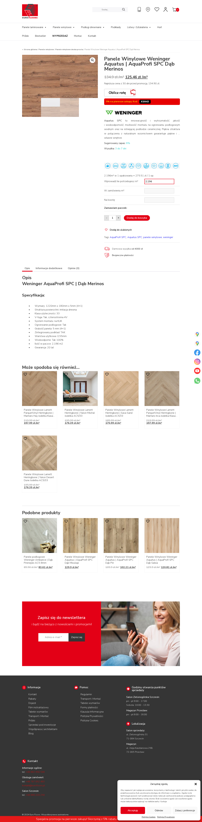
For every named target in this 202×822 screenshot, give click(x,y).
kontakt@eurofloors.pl (33, 785)
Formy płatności (89, 707)
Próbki (25, 35)
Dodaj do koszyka (137, 218)
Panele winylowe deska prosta (69, 49)
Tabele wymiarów (38, 711)
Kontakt (92, 35)
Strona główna (30, 49)
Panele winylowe (62, 27)
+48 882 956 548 (35, 771)
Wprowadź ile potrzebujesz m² (121, 181)
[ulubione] (157, 9)
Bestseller (40, 35)
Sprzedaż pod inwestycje (42, 725)
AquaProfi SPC (118, 237)
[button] (195, 784)
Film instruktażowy (38, 707)
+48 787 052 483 (35, 781)
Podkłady (116, 27)
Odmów (159, 810)
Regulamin (86, 694)
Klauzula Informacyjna (92, 711)
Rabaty (32, 699)
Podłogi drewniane (91, 27)
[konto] (166, 9)
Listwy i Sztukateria (137, 27)
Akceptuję (133, 810)
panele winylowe (152, 237)
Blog (30, 733)
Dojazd (32, 703)
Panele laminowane (32, 27)
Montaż (78, 35)
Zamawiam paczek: (115, 208)
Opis (27, 268)
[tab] (27, 269)
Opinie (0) (73, 268)
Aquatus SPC (134, 237)
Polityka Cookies (149, 817)
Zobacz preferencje (185, 810)
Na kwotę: (109, 200)
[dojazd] (148, 9)
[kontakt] (140, 9)
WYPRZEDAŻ (60, 35)
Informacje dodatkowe (49, 268)
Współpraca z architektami (42, 729)
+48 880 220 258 (35, 794)
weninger (168, 237)
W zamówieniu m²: (114, 190)
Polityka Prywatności (166, 817)
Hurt (159, 27)
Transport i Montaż (38, 716)
